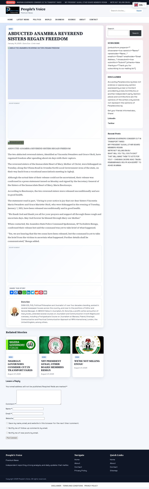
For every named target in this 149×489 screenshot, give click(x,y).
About (83, 19)
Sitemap (114, 470)
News (11, 29)
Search (139, 11)
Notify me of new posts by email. (23, 433)
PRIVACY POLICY (91, 486)
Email (9, 413)
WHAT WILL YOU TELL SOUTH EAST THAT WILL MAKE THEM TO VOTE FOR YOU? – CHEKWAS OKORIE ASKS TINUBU (124, 156)
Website (9, 418)
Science (72, 19)
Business (59, 19)
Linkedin (111, 118)
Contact (94, 19)
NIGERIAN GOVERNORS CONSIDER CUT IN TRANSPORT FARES (39, 2)
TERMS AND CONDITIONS (73, 486)
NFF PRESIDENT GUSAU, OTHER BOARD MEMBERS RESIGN (86, 2)
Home (10, 19)
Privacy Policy (80, 470)
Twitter (111, 123)
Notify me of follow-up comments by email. (28, 428)
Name (9, 409)
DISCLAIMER (56, 486)
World (48, 19)
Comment (11, 404)
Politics (37, 19)
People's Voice (33, 9)
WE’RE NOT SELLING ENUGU (120, 2)
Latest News (23, 19)
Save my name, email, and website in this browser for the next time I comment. (44, 423)
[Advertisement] (55, 121)
